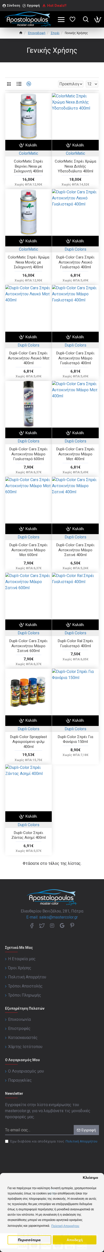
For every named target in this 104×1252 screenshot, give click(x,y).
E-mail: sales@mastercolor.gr (52, 917)
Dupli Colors (75, 249)
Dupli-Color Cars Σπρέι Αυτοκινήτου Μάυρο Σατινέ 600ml (28, 646)
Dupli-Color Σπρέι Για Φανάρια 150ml (75, 739)
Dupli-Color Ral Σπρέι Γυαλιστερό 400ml (75, 643)
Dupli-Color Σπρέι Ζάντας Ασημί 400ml (28, 835)
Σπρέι (55, 33)
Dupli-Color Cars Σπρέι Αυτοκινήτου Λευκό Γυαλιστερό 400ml (75, 262)
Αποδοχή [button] (75, 1240)
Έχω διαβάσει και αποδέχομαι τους (53, 1141)
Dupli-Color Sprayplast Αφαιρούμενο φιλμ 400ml (28, 742)
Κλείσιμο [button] (90, 1178)
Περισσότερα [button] (29, 1240)
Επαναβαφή (36, 33)
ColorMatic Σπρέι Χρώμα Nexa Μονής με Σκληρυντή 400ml (28, 262)
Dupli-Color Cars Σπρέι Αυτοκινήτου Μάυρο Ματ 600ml (28, 550)
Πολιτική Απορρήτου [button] (65, 1226)
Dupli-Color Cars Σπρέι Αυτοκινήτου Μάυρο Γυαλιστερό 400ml (75, 358)
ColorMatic (28, 153)
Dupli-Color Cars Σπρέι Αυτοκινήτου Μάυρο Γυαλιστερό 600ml (28, 454)
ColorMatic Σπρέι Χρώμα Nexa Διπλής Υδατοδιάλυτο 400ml (75, 166)
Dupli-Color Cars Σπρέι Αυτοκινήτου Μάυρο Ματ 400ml (75, 454)
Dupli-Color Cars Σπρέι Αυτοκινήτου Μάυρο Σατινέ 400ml (75, 550)
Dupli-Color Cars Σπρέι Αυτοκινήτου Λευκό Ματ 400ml (28, 358)
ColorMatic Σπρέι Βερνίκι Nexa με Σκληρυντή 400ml (28, 166)
